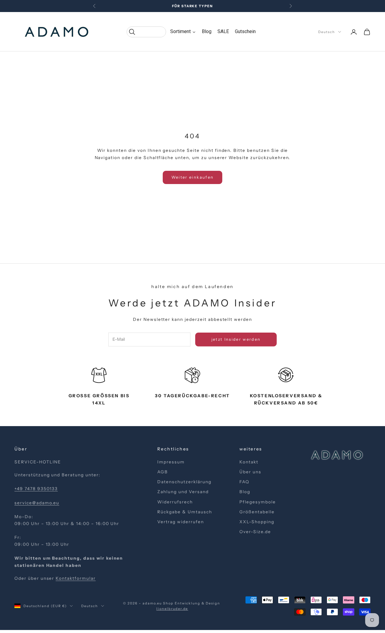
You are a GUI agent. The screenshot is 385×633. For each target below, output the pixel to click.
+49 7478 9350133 (36, 488)
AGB (162, 472)
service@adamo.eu (36, 502)
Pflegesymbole (257, 502)
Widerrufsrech (174, 502)
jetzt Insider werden (236, 339)
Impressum (171, 462)
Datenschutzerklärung (184, 481)
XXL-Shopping (256, 521)
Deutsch (326, 32)
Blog (244, 491)
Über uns (250, 472)
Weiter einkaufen (192, 177)
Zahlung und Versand (182, 491)
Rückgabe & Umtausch (184, 512)
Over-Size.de (255, 531)
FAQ (244, 481)
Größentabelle (256, 512)
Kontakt (248, 462)
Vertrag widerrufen (180, 521)
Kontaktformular (75, 578)
